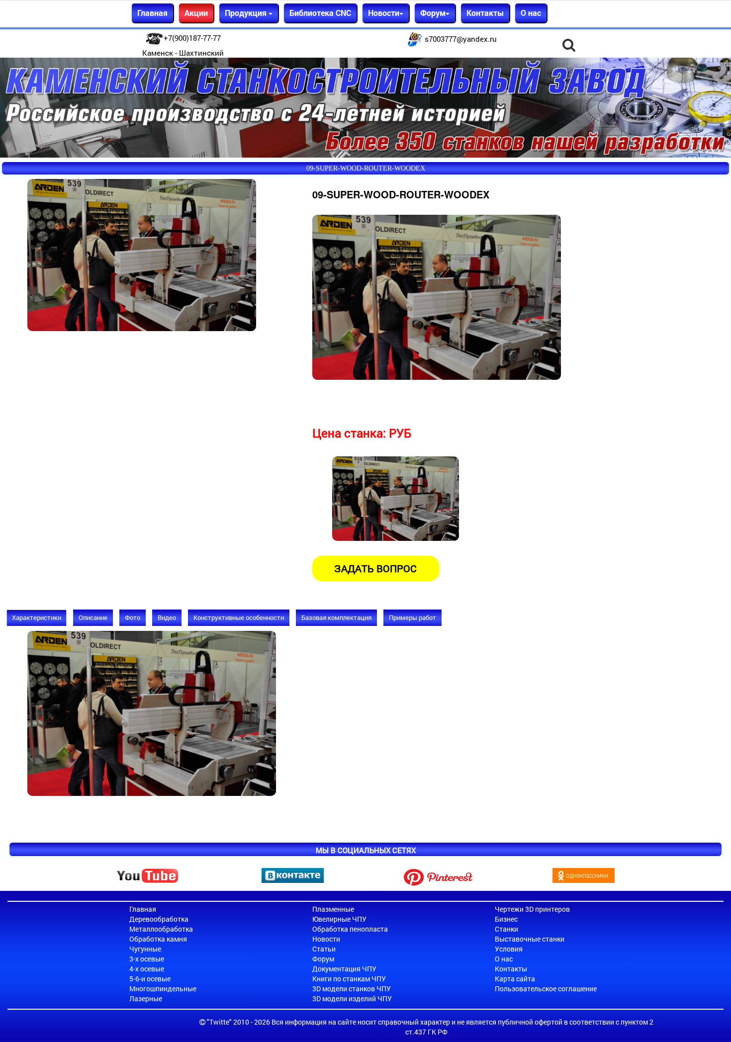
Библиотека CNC (320, 12)
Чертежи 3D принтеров (532, 909)
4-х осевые (146, 968)
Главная (152, 12)
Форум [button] (433, 12)
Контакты (485, 12)
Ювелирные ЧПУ (339, 919)
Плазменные (333, 909)
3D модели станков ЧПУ (351, 988)
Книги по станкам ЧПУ (349, 978)
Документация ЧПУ (344, 968)
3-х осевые (146, 958)
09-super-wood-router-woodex (365, 168)
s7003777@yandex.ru (461, 39)
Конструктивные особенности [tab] (238, 617)
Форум (323, 958)
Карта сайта (515, 978)
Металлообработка (161, 929)
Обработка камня (158, 939)
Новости (326, 939)
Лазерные (145, 998)
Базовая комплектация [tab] (336, 617)
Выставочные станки (529, 939)
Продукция (247, 12)
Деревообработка (158, 919)
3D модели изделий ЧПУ (352, 998)
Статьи (324, 949)
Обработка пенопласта (350, 929)
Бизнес (506, 919)
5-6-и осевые (150, 978)
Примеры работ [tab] (412, 617)
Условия (509, 949)
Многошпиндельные (162, 988)
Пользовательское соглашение (546, 988)
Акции (196, 12)
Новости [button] (383, 12)
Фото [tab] (132, 617)
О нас (531, 12)
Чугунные (145, 949)
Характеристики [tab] (36, 617)
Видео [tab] (167, 617)
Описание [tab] (93, 617)
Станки (506, 929)
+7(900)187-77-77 (192, 38)
